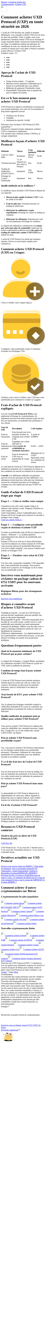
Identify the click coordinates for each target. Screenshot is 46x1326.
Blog (16, 972)
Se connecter (6, 766)
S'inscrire (14, 766)
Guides (4, 972)
